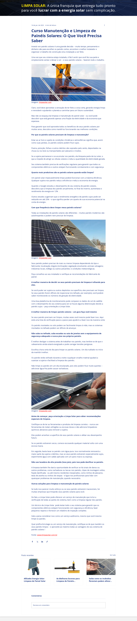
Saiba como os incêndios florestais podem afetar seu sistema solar (100, 579)
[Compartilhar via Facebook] (32, 542)
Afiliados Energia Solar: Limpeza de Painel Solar (35, 579)
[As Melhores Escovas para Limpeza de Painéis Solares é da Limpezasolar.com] (68, 567)
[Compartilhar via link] (47, 542)
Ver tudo (113, 555)
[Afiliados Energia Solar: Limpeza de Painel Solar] (35, 567)
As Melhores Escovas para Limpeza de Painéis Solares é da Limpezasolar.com (68, 579)
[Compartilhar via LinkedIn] (42, 542)
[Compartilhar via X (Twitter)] (37, 542)
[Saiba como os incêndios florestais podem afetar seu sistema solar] (101, 567)
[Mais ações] (104, 25)
